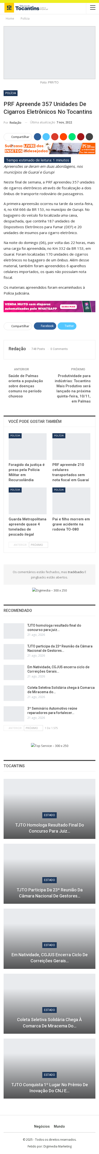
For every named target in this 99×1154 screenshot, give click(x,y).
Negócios (42, 1126)
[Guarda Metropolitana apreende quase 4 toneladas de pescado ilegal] (28, 500)
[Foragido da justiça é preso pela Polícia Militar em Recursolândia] (28, 446)
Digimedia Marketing (57, 1146)
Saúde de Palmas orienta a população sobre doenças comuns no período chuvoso (25, 386)
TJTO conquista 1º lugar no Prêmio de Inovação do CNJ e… (49, 1087)
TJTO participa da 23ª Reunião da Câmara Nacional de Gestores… (50, 892)
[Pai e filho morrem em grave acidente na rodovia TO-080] (71, 500)
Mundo (59, 1126)
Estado (49, 815)
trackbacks (76, 572)
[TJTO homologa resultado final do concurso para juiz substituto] (14, 631)
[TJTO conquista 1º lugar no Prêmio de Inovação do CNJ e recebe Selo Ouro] (49, 1068)
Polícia (10, 93)
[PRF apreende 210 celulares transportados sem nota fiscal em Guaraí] (71, 446)
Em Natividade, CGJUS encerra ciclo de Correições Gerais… (50, 957)
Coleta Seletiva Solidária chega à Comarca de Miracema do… (49, 1022)
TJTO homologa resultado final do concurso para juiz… (49, 828)
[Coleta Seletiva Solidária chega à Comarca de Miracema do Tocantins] (14, 693)
